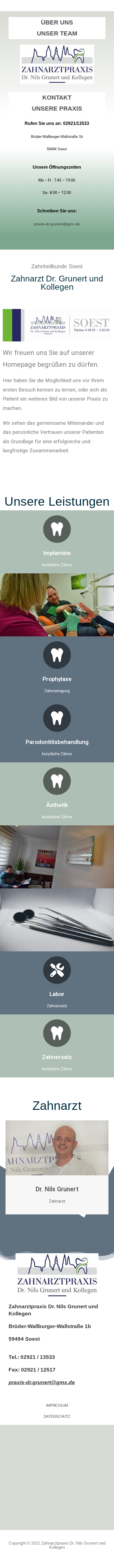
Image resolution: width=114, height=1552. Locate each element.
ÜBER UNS (57, 22)
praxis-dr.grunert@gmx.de (42, 1382)
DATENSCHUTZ (57, 1416)
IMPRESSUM (57, 1405)
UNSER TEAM (57, 33)
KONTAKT (56, 97)
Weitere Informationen (57, 667)
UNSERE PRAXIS (57, 108)
